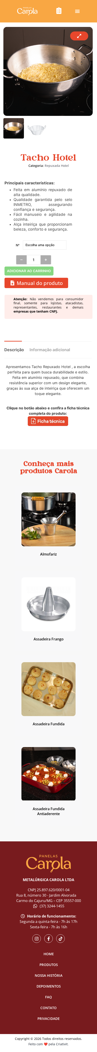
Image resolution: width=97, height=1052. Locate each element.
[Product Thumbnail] (79, 35)
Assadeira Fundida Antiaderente (49, 811)
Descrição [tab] (14, 349)
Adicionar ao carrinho (29, 271)
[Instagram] (36, 938)
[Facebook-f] (48, 938)
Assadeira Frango (49, 639)
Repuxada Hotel (57, 165)
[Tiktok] (60, 938)
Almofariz (48, 554)
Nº (17, 245)
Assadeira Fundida (49, 723)
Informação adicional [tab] (50, 349)
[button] (77, 11)
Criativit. (62, 1044)
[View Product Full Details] (48, 545)
